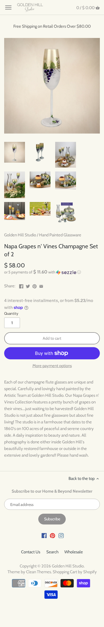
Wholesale (73, 551)
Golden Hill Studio (20, 234)
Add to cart (52, 338)
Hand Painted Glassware (60, 234)
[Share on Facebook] (21, 285)
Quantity (11, 313)
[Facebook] (44, 535)
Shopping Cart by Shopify (75, 571)
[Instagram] (61, 535)
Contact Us (30, 551)
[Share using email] (41, 285)
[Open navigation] (8, 7)
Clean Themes (38, 571)
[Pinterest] (52, 535)
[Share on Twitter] (28, 285)
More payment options (52, 366)
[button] (52, 272)
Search (52, 551)
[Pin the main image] (34, 285)
